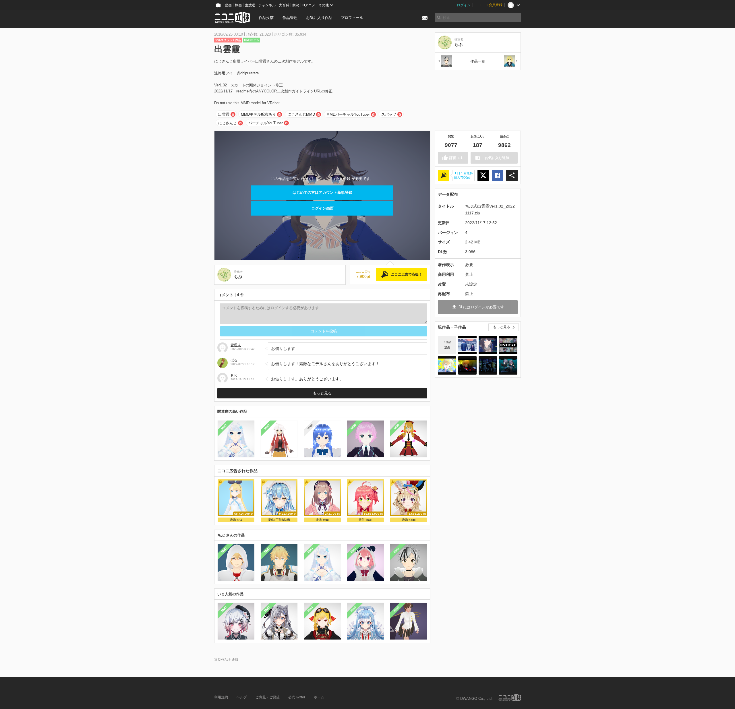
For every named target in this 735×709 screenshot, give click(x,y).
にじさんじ (227, 123)
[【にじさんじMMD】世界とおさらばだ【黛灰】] (508, 365)
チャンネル (267, 5)
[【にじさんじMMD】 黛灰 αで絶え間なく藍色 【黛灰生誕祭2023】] (488, 365)
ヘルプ (242, 697)
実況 (295, 5)
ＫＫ (234, 375)
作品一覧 (477, 61)
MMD (223, 426)
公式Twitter (296, 697)
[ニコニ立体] (509, 697)
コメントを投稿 (324, 331)
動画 (228, 5)
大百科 (284, 5)
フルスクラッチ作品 (228, 40)
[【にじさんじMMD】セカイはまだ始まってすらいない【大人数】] (467, 345)
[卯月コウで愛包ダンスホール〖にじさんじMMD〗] (447, 365)
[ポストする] (483, 175)
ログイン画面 (322, 208)
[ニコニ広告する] (443, 175)
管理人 (236, 345)
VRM (310, 426)
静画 (238, 5)
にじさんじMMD (301, 114)
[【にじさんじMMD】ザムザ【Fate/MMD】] (467, 365)
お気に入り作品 (319, 18)
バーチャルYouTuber (265, 123)
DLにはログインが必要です (481, 307)
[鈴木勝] (445, 61)
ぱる (234, 360)
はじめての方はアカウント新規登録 (322, 192)
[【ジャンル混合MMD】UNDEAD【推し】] (508, 345)
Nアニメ (308, 5)
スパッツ (388, 114)
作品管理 (290, 18)
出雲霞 (223, 114)
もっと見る (322, 393)
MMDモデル (251, 40)
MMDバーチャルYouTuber (348, 114)
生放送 (250, 5)
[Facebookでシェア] (497, 175)
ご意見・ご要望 (268, 697)
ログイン (464, 5)
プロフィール (352, 18)
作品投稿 (266, 18)
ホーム (319, 697)
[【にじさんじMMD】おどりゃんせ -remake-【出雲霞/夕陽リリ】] (488, 345)
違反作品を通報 (226, 659)
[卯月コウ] (511, 61)
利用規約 (221, 697)
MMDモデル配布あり (258, 114)
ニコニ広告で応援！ (406, 274)
